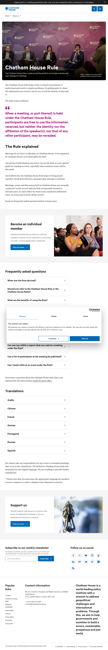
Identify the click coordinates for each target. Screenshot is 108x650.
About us (16, 16)
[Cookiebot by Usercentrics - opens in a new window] (90, 310)
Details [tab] (54, 316)
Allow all (85, 338)
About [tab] (85, 316)
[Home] (12, 9)
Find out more (18, 247)
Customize (52, 338)
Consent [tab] (22, 316)
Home (7, 16)
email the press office (42, 380)
